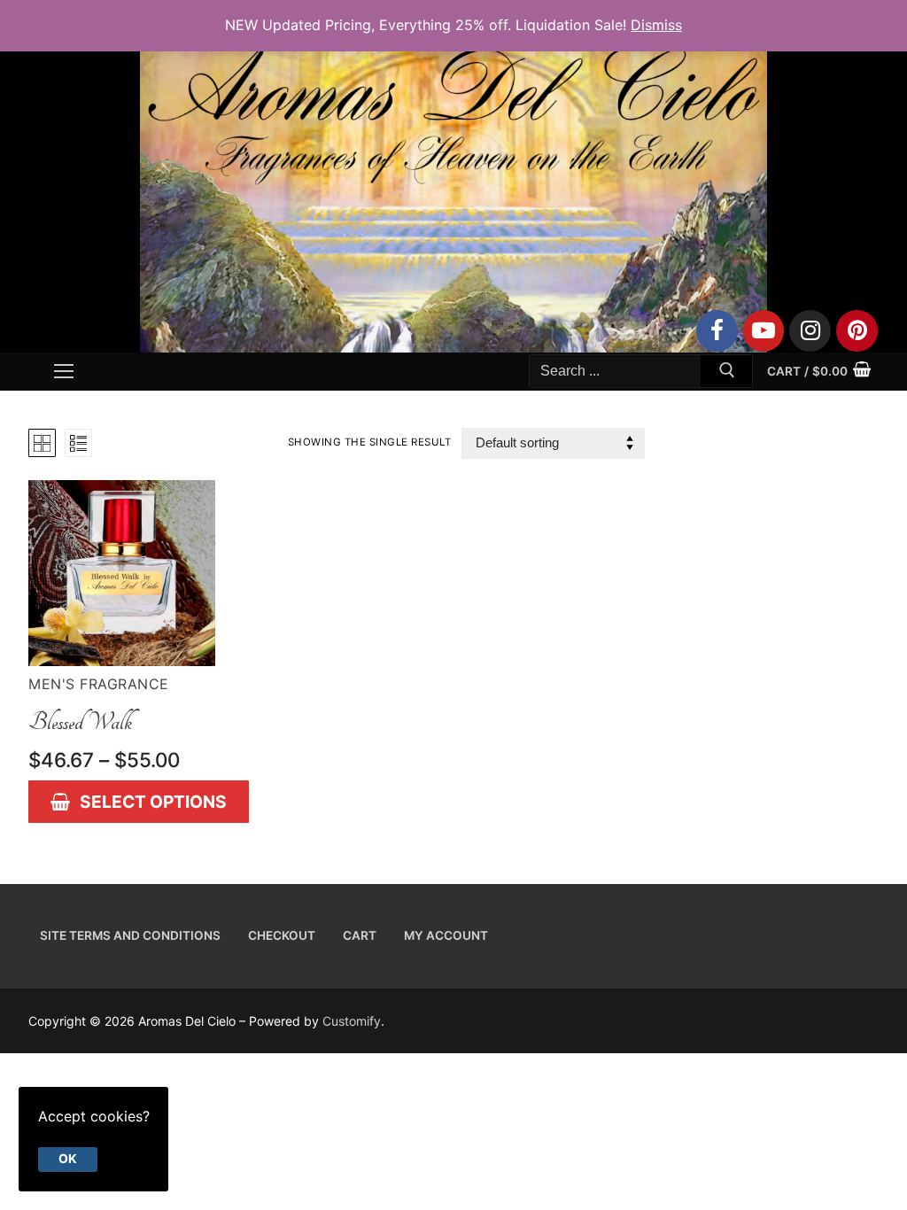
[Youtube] (764, 331)
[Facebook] (717, 331)
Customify (351, 1020)
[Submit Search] (726, 373)
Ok (67, 1159)
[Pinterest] (857, 331)
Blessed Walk (80, 722)
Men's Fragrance (98, 684)
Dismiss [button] (656, 25)
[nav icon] (63, 371)
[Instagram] (810, 331)
